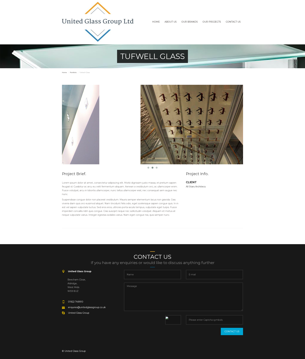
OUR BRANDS (189, 21)
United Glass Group (78, 312)
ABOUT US (171, 21)
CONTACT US (233, 21)
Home (64, 72)
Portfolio (73, 72)
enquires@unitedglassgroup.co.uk (87, 307)
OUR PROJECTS (212, 21)
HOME (156, 21)
